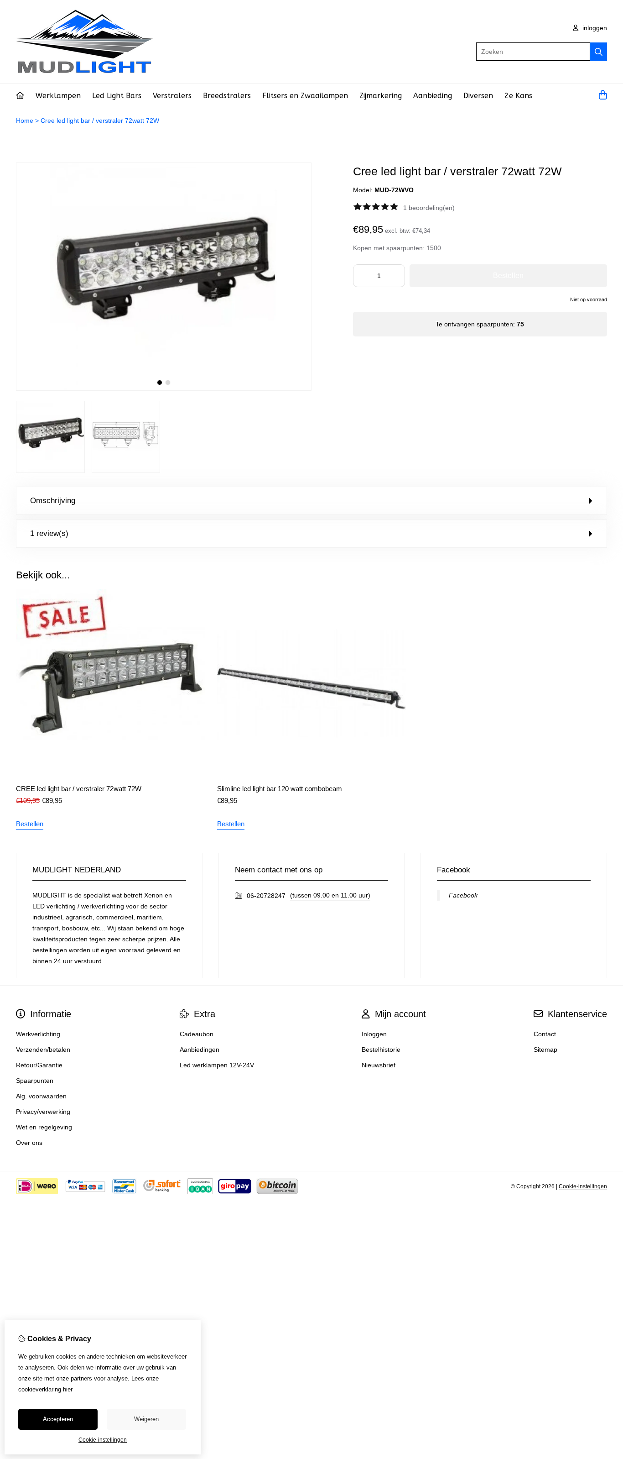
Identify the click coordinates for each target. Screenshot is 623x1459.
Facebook (463, 895)
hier (68, 1389)
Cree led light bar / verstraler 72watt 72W (100, 120)
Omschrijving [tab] (52, 500)
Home (24, 120)
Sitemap (545, 1049)
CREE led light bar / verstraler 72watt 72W (78, 788)
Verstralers (172, 95)
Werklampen (58, 95)
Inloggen (374, 1034)
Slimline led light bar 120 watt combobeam (279, 788)
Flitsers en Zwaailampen (305, 95)
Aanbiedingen (199, 1049)
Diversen (478, 95)
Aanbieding (432, 95)
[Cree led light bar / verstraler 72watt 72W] (164, 388)
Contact (545, 1034)
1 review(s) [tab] (49, 533)
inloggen (594, 27)
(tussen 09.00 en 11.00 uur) (330, 895)
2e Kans (518, 95)
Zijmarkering (380, 95)
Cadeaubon (196, 1034)
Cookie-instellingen (583, 1186)
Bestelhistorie (381, 1049)
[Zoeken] (598, 51)
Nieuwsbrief (378, 1065)
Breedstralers (227, 95)
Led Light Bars (116, 95)
